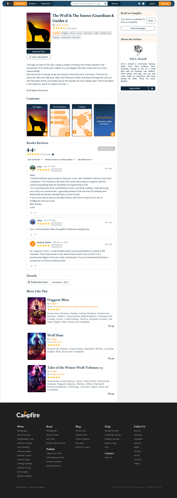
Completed (84, 321)
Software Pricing (24, 467)
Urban (79, 381)
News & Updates (82, 439)
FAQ (106, 447)
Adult (64, 321)
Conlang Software (24, 463)
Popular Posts (81, 435)
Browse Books (52, 435)
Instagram (138, 439)
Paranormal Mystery (57, 386)
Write (20, 426)
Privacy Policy (21, 487)
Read (49, 426)
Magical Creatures (66, 384)
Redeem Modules (24, 476)
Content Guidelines (54, 461)
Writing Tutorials (111, 430)
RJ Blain (53, 303)
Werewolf (89, 348)
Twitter (137, 463)
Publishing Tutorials (113, 435)
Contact (109, 453)
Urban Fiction (89, 381)
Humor (59, 319)
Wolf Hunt (57, 342)
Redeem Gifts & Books (56, 443)
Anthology (74, 386)
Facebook (138, 435)
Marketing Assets (53, 466)
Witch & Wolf (58, 374)
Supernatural (72, 316)
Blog (78, 426)
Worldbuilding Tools (25, 439)
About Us (108, 457)
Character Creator (24, 443)
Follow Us (139, 426)
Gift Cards (50, 439)
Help (108, 426)
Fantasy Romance (87, 313)
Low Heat (108, 348)
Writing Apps (22, 430)
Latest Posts (80, 430)
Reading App (51, 430)
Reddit (136, 447)
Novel (71, 321)
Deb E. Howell (62, 25)
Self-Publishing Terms (55, 457)
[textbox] (71, 191)
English (56, 321)
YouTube (137, 459)
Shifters (61, 316)
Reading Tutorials (112, 439)
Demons (84, 319)
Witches (99, 348)
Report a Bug (110, 443)
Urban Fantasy (72, 319)
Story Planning (23, 447)
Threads (137, 451)
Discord (137, 430)
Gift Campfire (22, 472)
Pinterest (137, 443)
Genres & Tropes (82, 447)
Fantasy (74, 313)
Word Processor (24, 435)
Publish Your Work (54, 453)
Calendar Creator (24, 455)
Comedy (51, 319)
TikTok (137, 455)
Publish (50, 449)
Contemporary (105, 316)
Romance (64, 313)
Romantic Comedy (98, 319)
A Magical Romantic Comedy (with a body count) (75, 306)
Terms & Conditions (37, 487)
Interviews (79, 443)
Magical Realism (88, 316)
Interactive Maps (24, 451)
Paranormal (53, 313)
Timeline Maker (23, 459)
